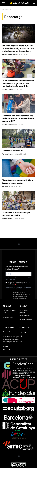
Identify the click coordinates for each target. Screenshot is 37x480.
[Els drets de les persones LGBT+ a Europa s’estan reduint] (18, 168)
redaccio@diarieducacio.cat (11, 339)
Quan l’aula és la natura (12, 150)
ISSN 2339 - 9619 (8, 317)
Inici (3, 9)
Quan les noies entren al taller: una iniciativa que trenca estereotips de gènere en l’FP (18, 118)
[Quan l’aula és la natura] (18, 138)
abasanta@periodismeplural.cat (12, 337)
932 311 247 (6, 349)
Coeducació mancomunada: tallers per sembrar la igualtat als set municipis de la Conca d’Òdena (18, 83)
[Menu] (3, 3)
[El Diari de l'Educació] (19, 3)
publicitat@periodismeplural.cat (12, 342)
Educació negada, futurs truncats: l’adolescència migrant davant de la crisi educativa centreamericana (18, 48)
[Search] (34, 3)
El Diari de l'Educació (26, 319)
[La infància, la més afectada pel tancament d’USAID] (18, 200)
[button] (18, 244)
